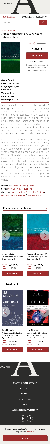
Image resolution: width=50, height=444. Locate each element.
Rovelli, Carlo (8, 330)
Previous (5, 235)
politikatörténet (34, 195)
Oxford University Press (22, 185)
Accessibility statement (25, 410)
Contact (25, 388)
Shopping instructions (25, 383)
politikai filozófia (9, 195)
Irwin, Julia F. (8, 254)
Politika (32, 192)
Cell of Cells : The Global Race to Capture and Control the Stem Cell (37, 335)
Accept (25, 438)
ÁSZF (25, 404)
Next (45, 235)
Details (30, 432)
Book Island (9, 17)
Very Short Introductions (20, 189)
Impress (25, 394)
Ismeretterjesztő (19, 192)
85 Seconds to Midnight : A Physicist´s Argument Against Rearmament (12, 335)
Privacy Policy (25, 399)
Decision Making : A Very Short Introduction (37, 258)
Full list (44, 208)
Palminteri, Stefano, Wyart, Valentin (38, 254)
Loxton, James (8, 29)
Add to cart (12, 273)
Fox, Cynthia (32, 330)
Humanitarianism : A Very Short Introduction (12, 258)
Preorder (37, 55)
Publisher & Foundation (34, 17)
